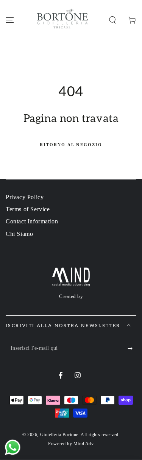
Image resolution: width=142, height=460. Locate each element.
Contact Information (32, 221)
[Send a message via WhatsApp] (13, 447)
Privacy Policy (25, 197)
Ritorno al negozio (71, 144)
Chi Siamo (19, 234)
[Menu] (10, 20)
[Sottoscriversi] (132, 348)
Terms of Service (28, 209)
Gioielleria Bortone (59, 434)
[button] (112, 20)
